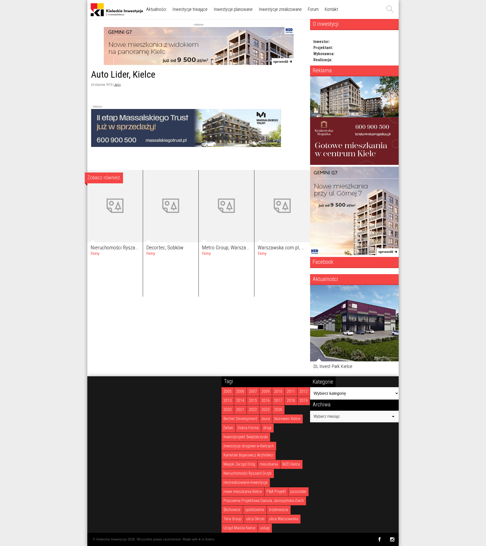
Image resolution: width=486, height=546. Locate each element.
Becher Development (240, 418)
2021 (240, 409)
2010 (278, 391)
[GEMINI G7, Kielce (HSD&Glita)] (199, 63)
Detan (228, 427)
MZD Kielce (291, 464)
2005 (228, 391)
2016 (265, 400)
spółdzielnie (254, 509)
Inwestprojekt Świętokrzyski (246, 436)
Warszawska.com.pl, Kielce (286, 248)
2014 (240, 400)
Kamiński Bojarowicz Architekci (248, 455)
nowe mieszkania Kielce (243, 491)
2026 (278, 409)
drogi (267, 427)
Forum (313, 9)
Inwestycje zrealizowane (280, 9)
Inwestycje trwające (190, 9)
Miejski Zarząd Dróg (239, 464)
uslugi (265, 528)
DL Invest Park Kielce (332, 366)
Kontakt (331, 9)
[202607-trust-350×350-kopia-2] (354, 163)
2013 (228, 400)
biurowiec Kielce (287, 418)
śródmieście (278, 509)
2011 (291, 391)
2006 (240, 391)
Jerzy (117, 84)
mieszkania (269, 464)
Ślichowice (232, 509)
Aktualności (156, 9)
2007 (253, 391)
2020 (228, 409)
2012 (303, 391)
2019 (303, 400)
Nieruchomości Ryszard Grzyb (248, 473)
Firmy (95, 253)
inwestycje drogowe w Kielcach (249, 446)
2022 (253, 409)
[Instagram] (392, 539)
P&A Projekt (276, 491)
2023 (265, 409)
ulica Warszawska (283, 518)
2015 (253, 400)
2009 (265, 391)
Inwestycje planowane (233, 9)
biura (266, 418)
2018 (291, 400)
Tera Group (232, 518)
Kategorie (323, 381)
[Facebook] (379, 539)
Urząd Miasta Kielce (239, 528)
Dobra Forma (248, 427)
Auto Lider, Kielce (123, 74)
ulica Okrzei (255, 518)
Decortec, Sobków (165, 248)
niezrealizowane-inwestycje (246, 482)
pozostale (298, 491)
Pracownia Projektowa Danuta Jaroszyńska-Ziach (264, 500)
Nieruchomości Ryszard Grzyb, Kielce (129, 248)
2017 (278, 400)
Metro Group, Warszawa (227, 248)
